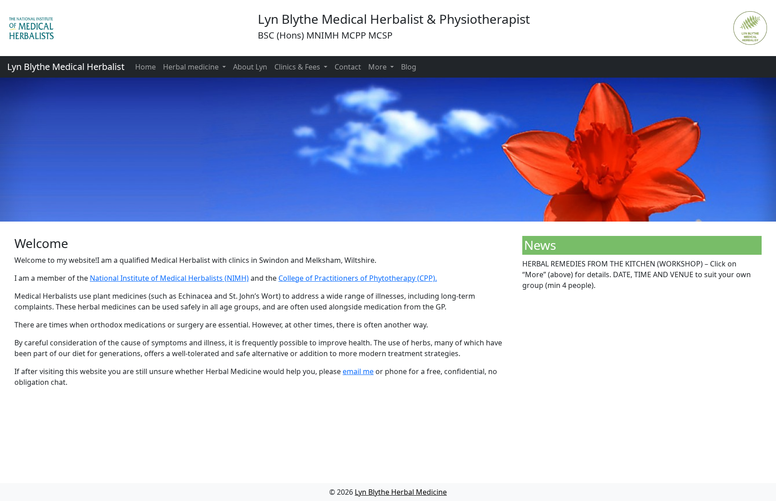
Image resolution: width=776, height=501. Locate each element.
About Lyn (250, 67)
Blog (408, 67)
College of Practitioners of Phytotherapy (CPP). (357, 278)
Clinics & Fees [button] (298, 67)
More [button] (378, 67)
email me (358, 371)
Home (145, 67)
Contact (348, 67)
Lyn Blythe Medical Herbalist (65, 67)
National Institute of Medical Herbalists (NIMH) (169, 278)
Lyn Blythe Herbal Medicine (401, 492)
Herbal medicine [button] (191, 67)
